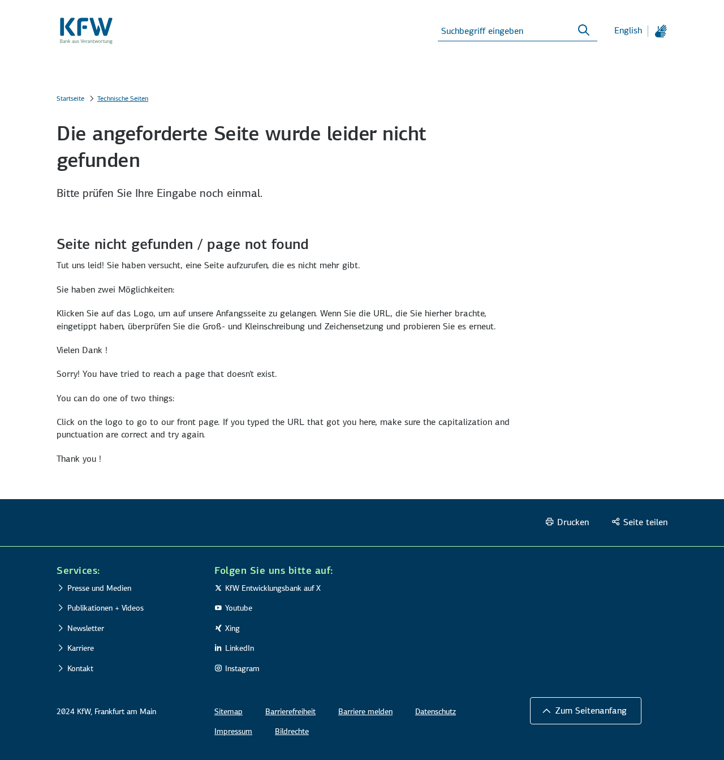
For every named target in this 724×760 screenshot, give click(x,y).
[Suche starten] (584, 30)
